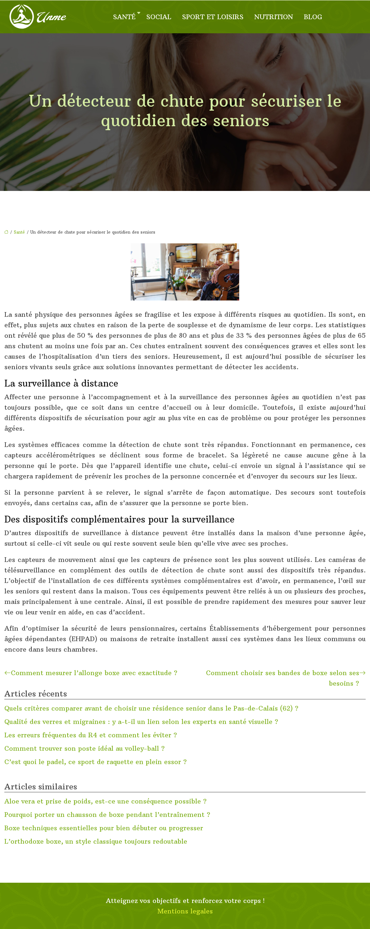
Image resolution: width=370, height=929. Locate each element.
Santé (124, 16)
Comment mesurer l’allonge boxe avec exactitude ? (94, 673)
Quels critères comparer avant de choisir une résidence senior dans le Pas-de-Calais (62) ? (151, 708)
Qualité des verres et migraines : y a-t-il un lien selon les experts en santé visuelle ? (141, 721)
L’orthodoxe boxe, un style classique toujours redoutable (95, 841)
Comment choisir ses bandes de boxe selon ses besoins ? (282, 678)
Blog (313, 16)
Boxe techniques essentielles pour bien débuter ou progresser (103, 828)
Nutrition (273, 16)
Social (158, 16)
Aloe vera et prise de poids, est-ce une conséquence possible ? (105, 801)
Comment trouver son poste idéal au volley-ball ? (84, 748)
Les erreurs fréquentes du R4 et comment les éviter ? (90, 735)
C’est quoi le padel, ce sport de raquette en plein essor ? (95, 762)
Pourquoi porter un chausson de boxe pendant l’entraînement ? (107, 814)
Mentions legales (185, 911)
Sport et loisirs (213, 16)
